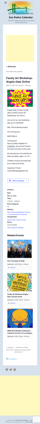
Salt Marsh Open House (10, 349)
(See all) (12, 267)
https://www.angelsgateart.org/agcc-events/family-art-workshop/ (18, 213)
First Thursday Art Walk (16, 261)
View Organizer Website (15, 227)
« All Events (11, 66)
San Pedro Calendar (21, 17)
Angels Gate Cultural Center (16, 220)
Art (8, 207)
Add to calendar (18, 181)
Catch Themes (30, 422)
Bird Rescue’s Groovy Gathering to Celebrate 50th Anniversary (22, 349)
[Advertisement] (20, 48)
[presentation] (19, 249)
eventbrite (11, 146)
